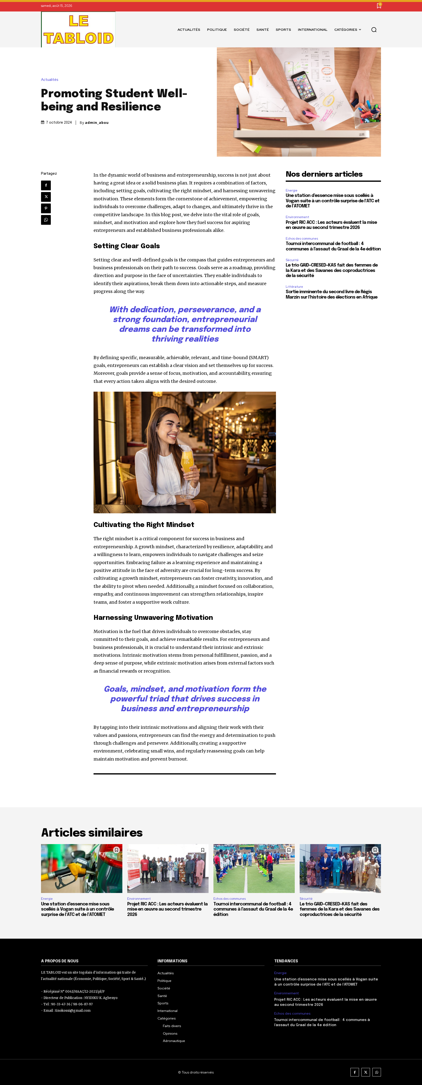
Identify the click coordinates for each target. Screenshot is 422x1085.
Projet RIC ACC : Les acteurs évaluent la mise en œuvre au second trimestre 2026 (167, 909)
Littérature (294, 287)
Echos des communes (302, 238)
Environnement (297, 217)
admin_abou (97, 122)
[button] (374, 29)
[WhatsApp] (46, 220)
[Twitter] (46, 197)
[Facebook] (46, 185)
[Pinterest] (46, 208)
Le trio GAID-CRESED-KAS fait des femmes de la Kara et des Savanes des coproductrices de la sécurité (332, 270)
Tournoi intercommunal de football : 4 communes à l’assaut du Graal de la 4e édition (253, 909)
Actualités (49, 80)
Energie (291, 190)
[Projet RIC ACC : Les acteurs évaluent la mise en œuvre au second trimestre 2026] (168, 868)
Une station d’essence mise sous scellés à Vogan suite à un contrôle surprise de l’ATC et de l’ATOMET (333, 200)
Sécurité (292, 260)
